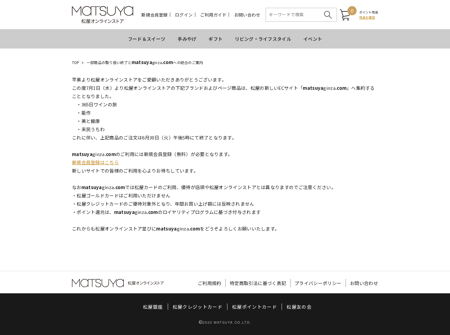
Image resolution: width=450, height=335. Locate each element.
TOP (76, 62)
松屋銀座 (153, 306)
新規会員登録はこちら (95, 162)
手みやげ (187, 39)
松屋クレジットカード (198, 306)
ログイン (184, 15)
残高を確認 (367, 17)
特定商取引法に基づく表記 (258, 283)
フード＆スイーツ (146, 39)
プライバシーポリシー (317, 283)
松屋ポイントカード (254, 306)
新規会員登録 (154, 15)
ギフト (215, 39)
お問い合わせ (247, 15)
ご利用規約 (209, 283)
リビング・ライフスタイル (263, 39)
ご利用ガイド (213, 15)
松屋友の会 (299, 306)
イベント (312, 39)
